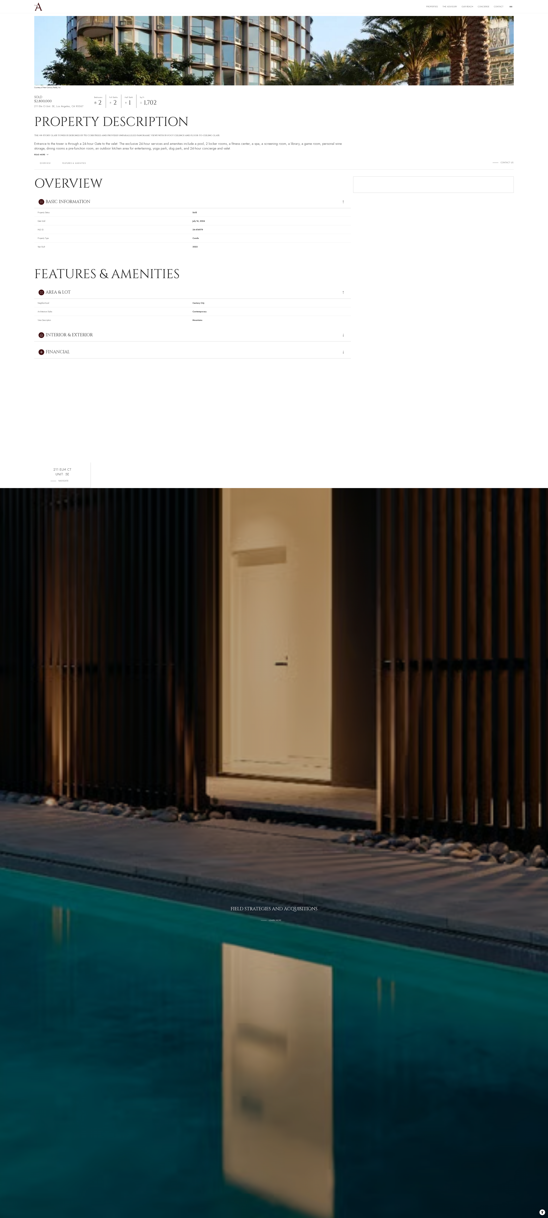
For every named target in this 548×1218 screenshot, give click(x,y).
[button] (506, 162)
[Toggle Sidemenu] (511, 6)
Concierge (483, 6)
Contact (498, 6)
